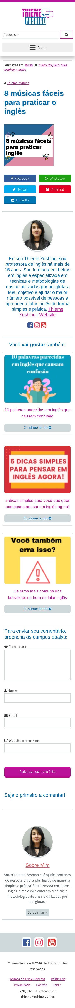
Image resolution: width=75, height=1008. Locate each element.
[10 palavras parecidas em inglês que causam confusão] (37, 378)
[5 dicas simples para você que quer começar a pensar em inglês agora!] (37, 469)
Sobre (57, 985)
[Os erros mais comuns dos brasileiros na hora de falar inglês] (37, 559)
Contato (41, 985)
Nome (12, 690)
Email (12, 715)
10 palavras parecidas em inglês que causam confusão (38, 413)
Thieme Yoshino (18, 83)
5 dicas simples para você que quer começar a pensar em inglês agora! (37, 503)
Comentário (17, 646)
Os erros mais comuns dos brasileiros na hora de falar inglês (37, 594)
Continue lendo (36, 427)
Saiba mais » (37, 912)
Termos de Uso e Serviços (27, 979)
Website (47, 314)
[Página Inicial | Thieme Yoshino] (37, 15)
